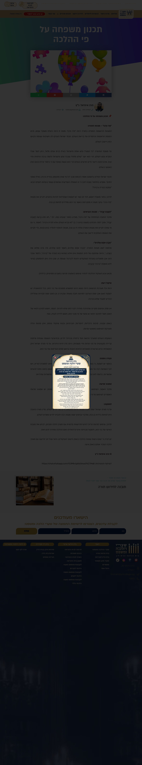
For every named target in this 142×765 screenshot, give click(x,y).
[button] (55, 357)
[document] (71, 382)
